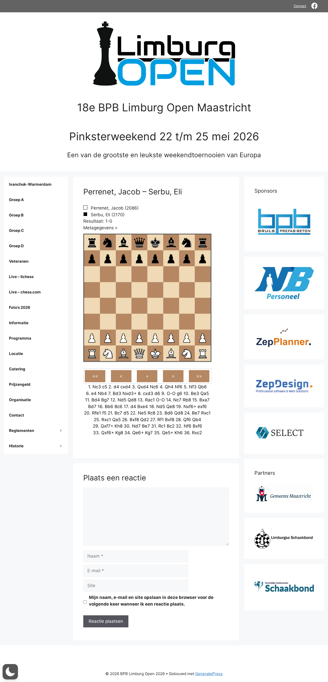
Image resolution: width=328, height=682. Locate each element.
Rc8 (151, 413)
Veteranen (18, 261)
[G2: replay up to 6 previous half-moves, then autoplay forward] (186, 337)
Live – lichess (21, 276)
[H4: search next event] (202, 305)
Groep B (16, 215)
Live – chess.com (25, 292)
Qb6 (202, 386)
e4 (94, 393)
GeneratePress (209, 673)
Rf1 (160, 419)
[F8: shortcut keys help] (171, 242)
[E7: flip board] (155, 258)
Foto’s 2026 (19, 307)
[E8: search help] (155, 242)
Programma (20, 338)
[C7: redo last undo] (123, 258)
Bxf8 (134, 419)
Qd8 (132, 399)
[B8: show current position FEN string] (107, 242)
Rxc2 (197, 432)
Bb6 (109, 406)
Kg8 (119, 432)
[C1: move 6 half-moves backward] (123, 353)
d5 (126, 413)
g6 (179, 393)
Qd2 (144, 419)
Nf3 (193, 386)
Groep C (16, 230)
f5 (104, 413)
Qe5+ (167, 432)
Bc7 (118, 413)
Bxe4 (142, 406)
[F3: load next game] (171, 321)
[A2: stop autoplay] (92, 337)
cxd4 (125, 386)
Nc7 (177, 399)
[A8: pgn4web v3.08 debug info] (92, 242)
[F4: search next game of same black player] (171, 305)
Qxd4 (143, 386)
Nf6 (178, 386)
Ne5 (142, 413)
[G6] (186, 274)
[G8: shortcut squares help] (186, 242)
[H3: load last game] (202, 321)
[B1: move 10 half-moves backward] (107, 353)
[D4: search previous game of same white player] (139, 305)
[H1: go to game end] (202, 353)
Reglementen (21, 430)
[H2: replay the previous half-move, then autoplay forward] (202, 337)
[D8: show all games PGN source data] (139, 242)
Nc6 (154, 386)
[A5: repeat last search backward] (92, 290)
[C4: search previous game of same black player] (123, 305)
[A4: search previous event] (92, 305)
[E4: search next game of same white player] (155, 305)
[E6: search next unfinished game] (155, 274)
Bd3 (117, 393)
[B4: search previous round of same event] (107, 305)
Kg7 (149, 432)
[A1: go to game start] (92, 353)
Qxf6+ (107, 432)
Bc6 (118, 406)
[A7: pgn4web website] (92, 258)
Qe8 (170, 406)
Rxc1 (206, 413)
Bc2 (171, 426)
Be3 (195, 393)
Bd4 (95, 399)
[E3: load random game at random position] (155, 321)
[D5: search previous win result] (139, 290)
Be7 (196, 413)
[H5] (202, 290)
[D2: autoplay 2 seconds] (139, 337)
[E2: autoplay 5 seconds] (155, 337)
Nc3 (97, 386)
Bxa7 (204, 399)
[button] (10, 671)
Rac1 (150, 399)
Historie (16, 445)
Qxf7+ (107, 426)
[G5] (186, 290)
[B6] (107, 274)
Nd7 (136, 426)
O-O (171, 393)
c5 (104, 386)
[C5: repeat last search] (123, 290)
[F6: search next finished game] (171, 274)
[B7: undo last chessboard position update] (107, 258)
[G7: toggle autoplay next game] (186, 258)
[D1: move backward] (139, 353)
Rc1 (162, 426)
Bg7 (105, 399)
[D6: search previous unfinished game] (139, 274)
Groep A (16, 199)
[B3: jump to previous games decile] (107, 321)
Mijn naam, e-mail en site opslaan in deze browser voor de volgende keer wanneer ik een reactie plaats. (151, 601)
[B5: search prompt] (107, 290)
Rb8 (187, 399)
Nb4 (102, 393)
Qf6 (187, 419)
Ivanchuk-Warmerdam (30, 184)
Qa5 (204, 393)
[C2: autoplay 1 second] (123, 337)
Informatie (18, 322)
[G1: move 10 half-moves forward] (186, 353)
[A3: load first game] (92, 321)
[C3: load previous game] (123, 321)
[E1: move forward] (155, 353)
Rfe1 (96, 413)
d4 (116, 386)
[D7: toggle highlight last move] (139, 258)
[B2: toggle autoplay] (107, 337)
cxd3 (148, 393)
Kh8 (118, 426)
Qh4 (169, 386)
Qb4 (196, 419)
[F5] (171, 290)
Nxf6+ (189, 406)
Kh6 (179, 432)
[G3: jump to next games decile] (186, 321)
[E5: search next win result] (155, 290)
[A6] (92, 274)
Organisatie (20, 399)
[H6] (202, 274)
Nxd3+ (129, 393)
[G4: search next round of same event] (186, 305)
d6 (157, 393)
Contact (300, 6)
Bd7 (92, 406)
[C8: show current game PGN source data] (123, 242)
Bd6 (169, 413)
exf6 (202, 406)
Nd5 (122, 399)
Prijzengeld (19, 384)
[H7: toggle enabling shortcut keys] (202, 258)
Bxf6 (197, 426)
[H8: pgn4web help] (202, 242)
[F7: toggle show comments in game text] (171, 258)
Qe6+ (138, 432)
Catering (17, 369)
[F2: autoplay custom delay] (171, 337)
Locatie (16, 353)
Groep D (16, 245)
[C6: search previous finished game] (123, 274)
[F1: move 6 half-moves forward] (171, 353)
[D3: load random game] (139, 321)
